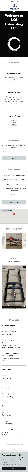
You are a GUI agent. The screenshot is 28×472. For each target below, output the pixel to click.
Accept (14, 468)
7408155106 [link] (14, 2)
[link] (14, 7)
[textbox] (14, 152)
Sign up (14, 158)
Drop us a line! (14, 202)
